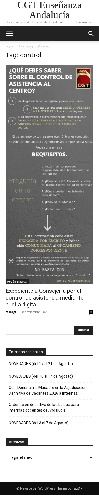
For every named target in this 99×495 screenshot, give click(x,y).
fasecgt (11, 312)
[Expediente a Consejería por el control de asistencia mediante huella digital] (50, 174)
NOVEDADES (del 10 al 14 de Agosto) (41, 376)
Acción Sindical (17, 281)
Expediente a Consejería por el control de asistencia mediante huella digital (45, 298)
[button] (9, 33)
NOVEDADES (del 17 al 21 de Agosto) (41, 364)
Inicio (9, 46)
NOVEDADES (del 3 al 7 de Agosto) (38, 423)
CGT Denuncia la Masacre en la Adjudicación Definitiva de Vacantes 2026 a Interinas (48, 390)
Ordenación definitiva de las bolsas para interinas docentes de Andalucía (44, 407)
